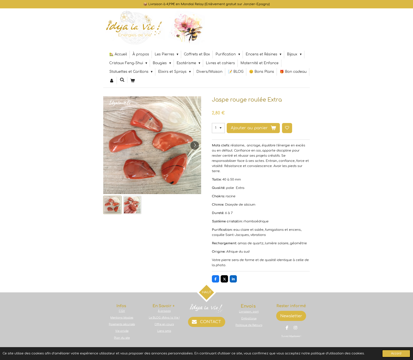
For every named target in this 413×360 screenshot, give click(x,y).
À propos (164, 311)
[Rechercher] (122, 80)
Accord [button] (396, 353)
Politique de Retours (249, 325)
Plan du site (122, 337)
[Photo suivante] (194, 145)
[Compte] (111, 81)
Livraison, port (249, 311)
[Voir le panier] (132, 81)
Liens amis (164, 331)
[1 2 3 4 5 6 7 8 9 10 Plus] (218, 128)
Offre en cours (164, 324)
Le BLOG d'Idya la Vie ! (164, 317)
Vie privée (121, 331)
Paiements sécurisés (122, 324)
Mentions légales (121, 317)
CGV (122, 311)
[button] (112, 205)
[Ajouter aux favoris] (287, 128)
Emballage (248, 318)
